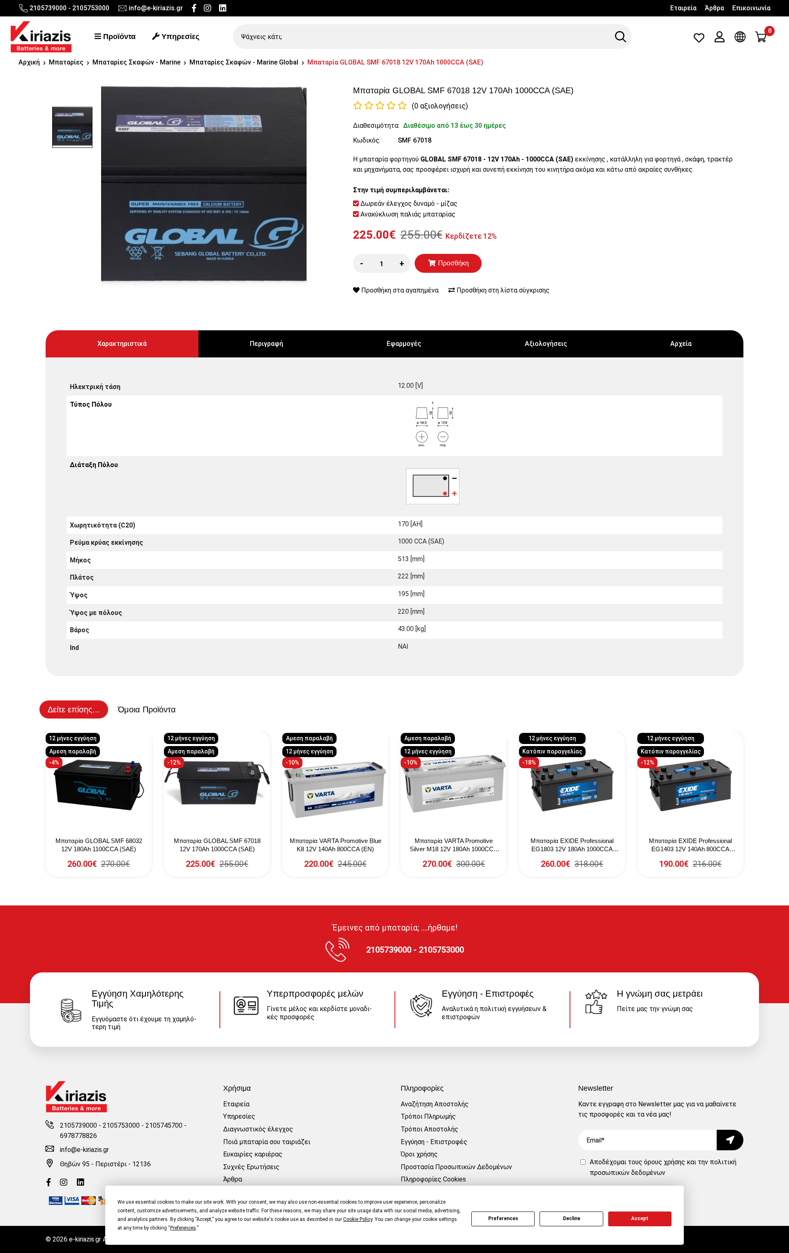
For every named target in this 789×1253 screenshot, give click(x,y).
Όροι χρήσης (419, 1154)
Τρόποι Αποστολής (429, 1129)
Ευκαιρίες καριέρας (252, 1154)
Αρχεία (681, 344)
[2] (368, 106)
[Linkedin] (222, 8)
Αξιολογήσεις (546, 344)
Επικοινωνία (751, 8)
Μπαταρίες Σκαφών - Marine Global (243, 62)
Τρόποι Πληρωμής (428, 1116)
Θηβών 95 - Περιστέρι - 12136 (105, 1164)
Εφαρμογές (404, 344)
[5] (402, 106)
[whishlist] (699, 40)
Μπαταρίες (66, 62)
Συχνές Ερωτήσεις (251, 1167)
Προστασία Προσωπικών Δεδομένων (456, 1167)
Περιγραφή (266, 344)
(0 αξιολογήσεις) (440, 105)
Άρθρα (714, 8)
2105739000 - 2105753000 (69, 8)
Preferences (503, 1218)
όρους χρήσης (664, 1162)
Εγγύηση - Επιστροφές (434, 1142)
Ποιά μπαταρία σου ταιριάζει (266, 1142)
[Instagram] (207, 8)
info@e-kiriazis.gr (156, 8)
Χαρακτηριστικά (122, 344)
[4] (391, 106)
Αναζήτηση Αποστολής (434, 1104)
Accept (639, 1218)
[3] (379, 106)
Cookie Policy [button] (357, 1219)
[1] (357, 106)
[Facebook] (194, 8)
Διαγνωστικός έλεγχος (258, 1129)
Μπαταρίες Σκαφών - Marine (136, 62)
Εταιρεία (683, 8)
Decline (571, 1218)
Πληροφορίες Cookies (433, 1179)
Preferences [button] (183, 1228)
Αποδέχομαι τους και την (663, 1167)
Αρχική (29, 62)
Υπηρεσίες (179, 36)
